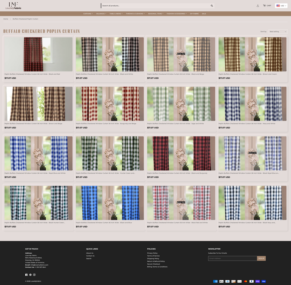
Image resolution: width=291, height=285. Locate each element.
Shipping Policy (153, 258)
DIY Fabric (194, 14)
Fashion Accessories (176, 14)
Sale (204, 14)
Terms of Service (153, 256)
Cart (268, 6)
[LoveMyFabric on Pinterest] (30, 275)
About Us (89, 253)
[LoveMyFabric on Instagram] (34, 275)
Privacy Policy (152, 253)
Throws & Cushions (135, 14)
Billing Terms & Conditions (157, 267)
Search (88, 258)
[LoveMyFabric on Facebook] (26, 275)
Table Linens (115, 14)
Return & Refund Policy (156, 261)
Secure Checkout (153, 264)
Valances (100, 14)
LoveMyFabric (36, 281)
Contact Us (90, 256)
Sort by (263, 31)
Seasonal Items (155, 14)
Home (5, 19)
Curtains (87, 14)
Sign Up (261, 258)
